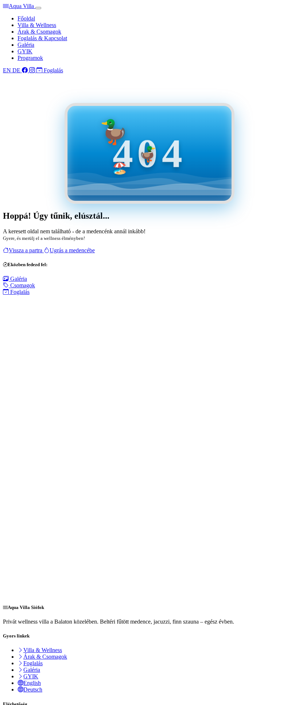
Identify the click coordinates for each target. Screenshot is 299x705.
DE (17, 70)
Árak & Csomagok (39, 31)
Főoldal (26, 18)
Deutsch (32, 689)
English (32, 683)
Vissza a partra (26, 250)
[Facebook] (25, 70)
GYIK (25, 51)
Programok (30, 58)
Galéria (26, 45)
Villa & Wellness (37, 25)
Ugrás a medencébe (72, 250)
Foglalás (52, 70)
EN (7, 70)
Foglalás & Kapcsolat (42, 38)
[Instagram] (32, 70)
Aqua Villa (22, 6)
